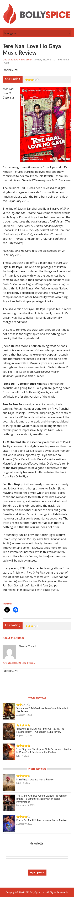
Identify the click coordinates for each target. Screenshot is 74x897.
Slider (29, 59)
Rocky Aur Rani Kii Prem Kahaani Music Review (41, 820)
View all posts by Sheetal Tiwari (19, 662)
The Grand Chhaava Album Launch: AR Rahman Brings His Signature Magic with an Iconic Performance (41, 799)
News (22, 59)
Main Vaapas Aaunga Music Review (35, 780)
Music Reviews (10, 59)
